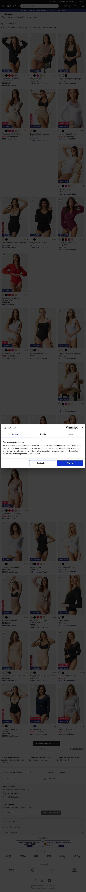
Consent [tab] (15, 434)
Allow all (70, 463)
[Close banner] (82, 427)
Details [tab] (43, 434)
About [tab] (71, 434)
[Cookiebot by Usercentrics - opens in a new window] (68, 427)
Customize (41, 463)
